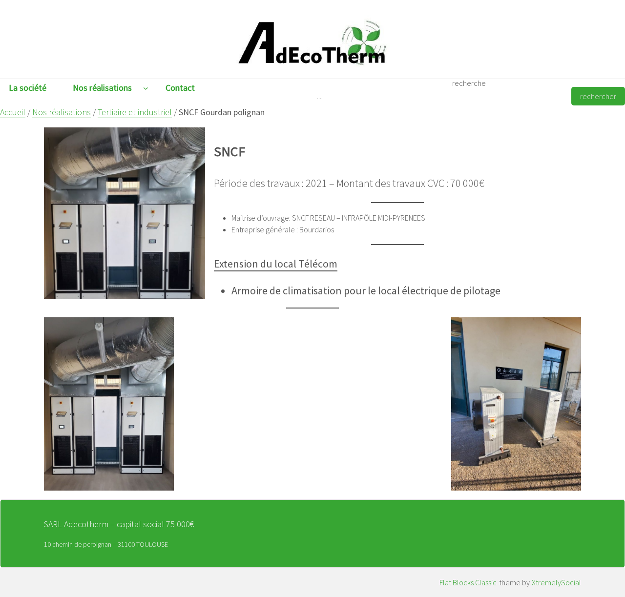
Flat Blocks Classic (468, 582)
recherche (469, 83)
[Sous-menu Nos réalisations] (145, 88)
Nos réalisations (61, 112)
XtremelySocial (556, 582)
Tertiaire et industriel (135, 112)
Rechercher (598, 96)
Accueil (12, 112)
